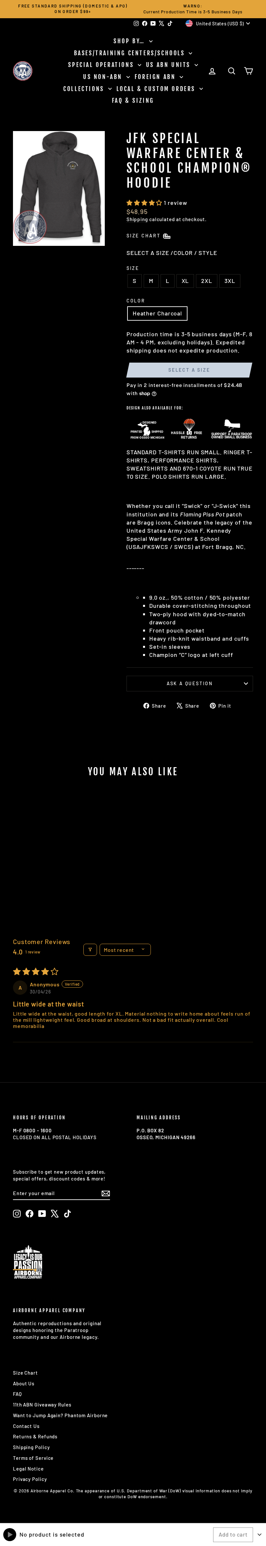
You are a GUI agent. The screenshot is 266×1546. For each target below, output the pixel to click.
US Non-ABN (104, 76)
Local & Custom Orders (157, 88)
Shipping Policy (31, 1447)
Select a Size (189, 370)
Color (136, 300)
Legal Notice (28, 1469)
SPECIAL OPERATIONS (102, 64)
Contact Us (26, 1426)
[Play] (9, 1534)
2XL (206, 280)
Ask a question (190, 683)
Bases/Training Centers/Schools (130, 53)
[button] (145, 202)
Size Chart (25, 1373)
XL (185, 280)
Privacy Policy (30, 1479)
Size (133, 268)
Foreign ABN (156, 76)
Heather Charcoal (157, 313)
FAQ (17, 1394)
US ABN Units (169, 64)
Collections (84, 88)
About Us (23, 1383)
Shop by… (130, 41)
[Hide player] (259, 1534)
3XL (229, 280)
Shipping (137, 219)
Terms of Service (33, 1458)
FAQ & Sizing (133, 100)
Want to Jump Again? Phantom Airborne (60, 1415)
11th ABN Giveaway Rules (42, 1404)
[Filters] (90, 950)
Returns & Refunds (35, 1436)
